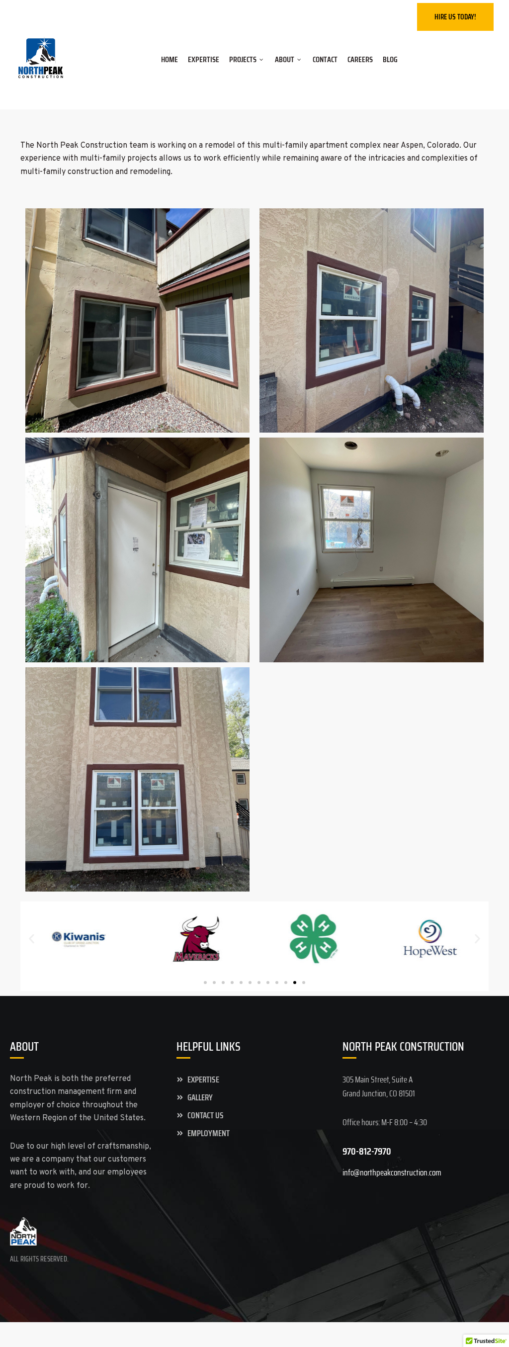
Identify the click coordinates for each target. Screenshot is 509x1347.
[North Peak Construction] (40, 61)
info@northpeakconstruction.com (156, 14)
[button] (31, 938)
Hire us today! (455, 17)
